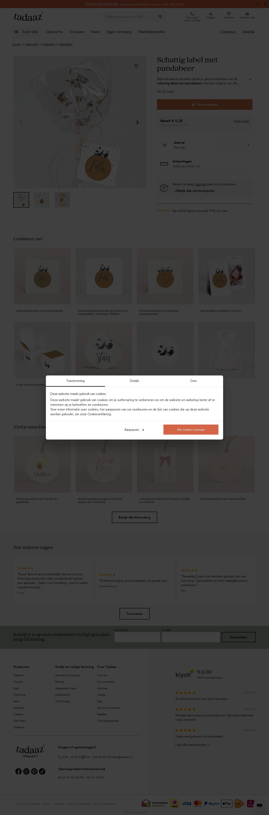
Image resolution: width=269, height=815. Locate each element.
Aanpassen (131, 429)
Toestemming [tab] (75, 381)
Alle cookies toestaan (191, 429)
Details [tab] (134, 381)
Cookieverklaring (99, 414)
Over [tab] (193, 381)
